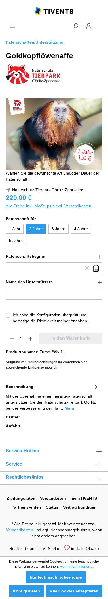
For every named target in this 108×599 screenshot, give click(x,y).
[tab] (52, 397)
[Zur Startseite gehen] (54, 11)
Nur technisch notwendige (56, 577)
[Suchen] (75, 25)
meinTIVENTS (84, 498)
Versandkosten (19, 530)
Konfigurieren (26, 591)
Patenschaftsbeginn (26, 256)
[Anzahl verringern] (12, 338)
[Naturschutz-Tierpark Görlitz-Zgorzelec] (33, 74)
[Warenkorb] (98, 23)
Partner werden (26, 507)
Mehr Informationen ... (77, 567)
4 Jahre (81, 228)
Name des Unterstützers (29, 282)
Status (52, 507)
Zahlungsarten (21, 498)
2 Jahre (36, 228)
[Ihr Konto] (88, 25)
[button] (54, 256)
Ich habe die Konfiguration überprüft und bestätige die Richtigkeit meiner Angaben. (50, 318)
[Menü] (12, 25)
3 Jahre (58, 228)
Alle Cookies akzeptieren (74, 591)
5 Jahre (16, 240)
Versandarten (53, 498)
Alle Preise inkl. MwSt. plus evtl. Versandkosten (48, 205)
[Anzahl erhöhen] (30, 338)
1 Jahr (14, 228)
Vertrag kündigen (80, 507)
